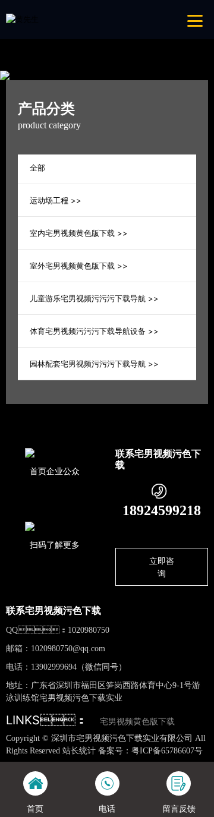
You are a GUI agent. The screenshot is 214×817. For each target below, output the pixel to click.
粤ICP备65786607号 (167, 750)
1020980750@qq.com (68, 648)
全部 (37, 167)
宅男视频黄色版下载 (137, 721)
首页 (66, 412)
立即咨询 (161, 567)
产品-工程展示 (114, 412)
